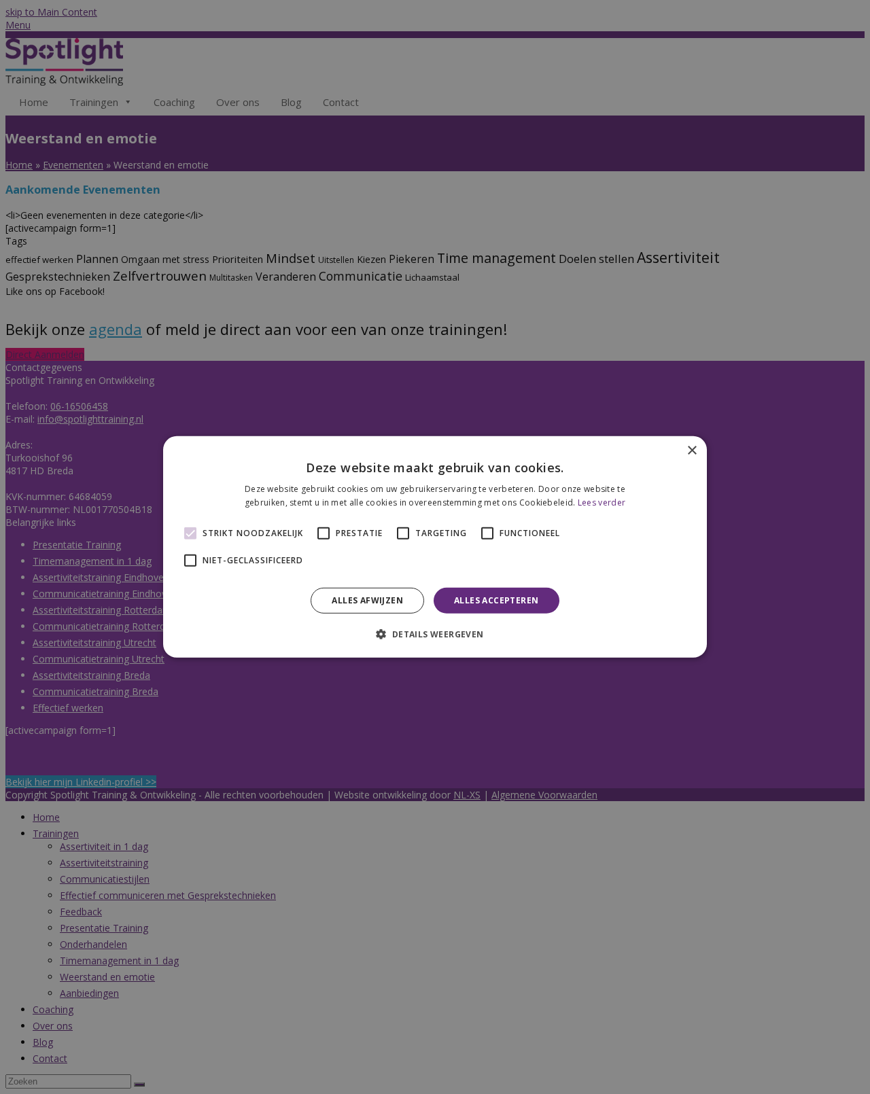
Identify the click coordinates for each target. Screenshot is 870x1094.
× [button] (691, 451)
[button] (434, 634)
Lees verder (601, 502)
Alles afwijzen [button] (367, 600)
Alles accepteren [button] (496, 600)
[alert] (435, 547)
